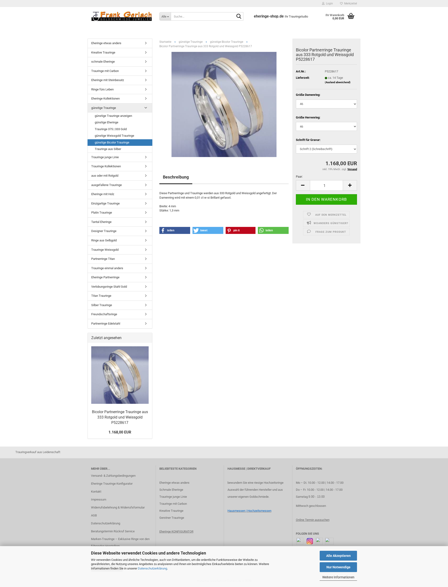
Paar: (299, 176)
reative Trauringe (172, 510)
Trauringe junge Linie (105, 157)
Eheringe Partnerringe (105, 277)
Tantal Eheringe (101, 222)
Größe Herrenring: (308, 117)
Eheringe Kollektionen (105, 98)
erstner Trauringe (172, 517)
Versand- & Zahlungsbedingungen (113, 475)
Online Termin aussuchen (312, 520)
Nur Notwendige (338, 567)
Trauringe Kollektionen (106, 166)
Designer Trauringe (103, 231)
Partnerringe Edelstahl (105, 323)
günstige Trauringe (103, 108)
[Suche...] (238, 16)
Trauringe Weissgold (105, 249)
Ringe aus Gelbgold (104, 240)
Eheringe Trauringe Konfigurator (112, 483)
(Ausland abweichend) (337, 82)
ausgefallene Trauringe (106, 185)
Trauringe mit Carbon (105, 71)
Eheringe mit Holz (102, 194)
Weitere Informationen (338, 577)
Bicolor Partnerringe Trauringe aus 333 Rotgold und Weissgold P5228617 (120, 417)
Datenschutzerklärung (152, 568)
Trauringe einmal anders (107, 268)
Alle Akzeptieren (338, 556)
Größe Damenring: (308, 95)
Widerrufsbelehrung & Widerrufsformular (118, 507)
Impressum (98, 499)
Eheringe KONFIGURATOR (176, 531)
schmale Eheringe (103, 61)
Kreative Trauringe (103, 52)
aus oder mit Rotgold (104, 175)
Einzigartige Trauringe (105, 203)
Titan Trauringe (101, 295)
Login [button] (329, 3)
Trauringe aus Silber (108, 149)
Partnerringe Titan (103, 259)
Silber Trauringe (101, 305)
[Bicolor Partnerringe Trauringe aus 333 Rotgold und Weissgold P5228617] (224, 104)
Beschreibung (176, 177)
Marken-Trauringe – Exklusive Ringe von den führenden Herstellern (120, 542)
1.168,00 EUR (119, 432)
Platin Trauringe (101, 212)
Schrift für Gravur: (308, 140)
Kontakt (96, 491)
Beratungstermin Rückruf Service (113, 531)
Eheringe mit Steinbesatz (107, 80)
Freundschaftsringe (104, 314)
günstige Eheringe (106, 122)
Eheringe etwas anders (106, 43)
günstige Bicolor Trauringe (112, 142)
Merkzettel (350, 3)
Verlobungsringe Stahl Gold (109, 286)
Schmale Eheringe (171, 489)
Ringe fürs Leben (102, 89)
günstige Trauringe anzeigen (113, 116)
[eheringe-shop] (121, 16)
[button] (303, 185)
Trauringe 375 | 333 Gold (111, 129)
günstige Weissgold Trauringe (114, 135)
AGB (94, 515)
